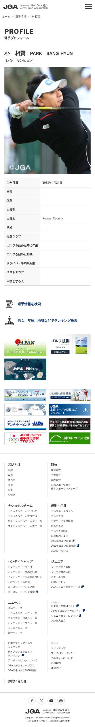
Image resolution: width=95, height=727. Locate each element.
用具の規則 (57, 526)
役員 (10, 475)
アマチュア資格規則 (62, 521)
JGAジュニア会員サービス (65, 586)
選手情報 (20, 16)
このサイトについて (62, 658)
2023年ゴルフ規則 (61, 541)
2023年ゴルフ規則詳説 (63, 545)
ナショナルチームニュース (22, 613)
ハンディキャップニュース (22, 623)
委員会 (11, 480)
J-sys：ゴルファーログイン (66, 610)
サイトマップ (58, 648)
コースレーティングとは (21, 586)
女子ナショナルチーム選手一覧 (25, 526)
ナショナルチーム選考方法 (22, 516)
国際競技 (56, 480)
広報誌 (11, 494)
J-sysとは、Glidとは (19, 582)
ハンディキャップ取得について (25, 577)
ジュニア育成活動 (60, 572)
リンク (54, 643)
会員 (10, 484)
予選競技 (56, 475)
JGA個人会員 (58, 620)
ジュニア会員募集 (60, 567)
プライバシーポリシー (63, 653)
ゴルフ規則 (57, 516)
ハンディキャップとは (20, 567)
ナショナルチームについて (22, 511)
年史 (10, 490)
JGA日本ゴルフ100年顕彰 (22, 670)
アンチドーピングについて (22, 660)
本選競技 (56, 470)
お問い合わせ (58, 582)
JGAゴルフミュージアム (21, 665)
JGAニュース (15, 608)
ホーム (6, 16)
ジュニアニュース (17, 628)
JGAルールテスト (60, 550)
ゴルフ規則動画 (59, 531)
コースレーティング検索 (21, 592)
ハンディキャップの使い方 (22, 572)
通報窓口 (56, 668)
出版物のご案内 (59, 535)
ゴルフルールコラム (62, 511)
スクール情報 (58, 577)
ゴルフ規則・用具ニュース (22, 618)
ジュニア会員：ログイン (64, 615)
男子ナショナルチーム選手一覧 (25, 521)
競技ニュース (15, 633)
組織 (10, 470)
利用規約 (56, 663)
